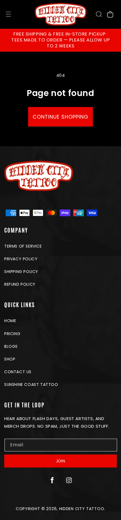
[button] (99, 14)
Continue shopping (60, 116)
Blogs (11, 346)
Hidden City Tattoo (81, 509)
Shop (9, 359)
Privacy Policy (20, 259)
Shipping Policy (21, 271)
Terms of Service (23, 246)
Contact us (18, 372)
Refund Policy (19, 284)
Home (10, 321)
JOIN (60, 461)
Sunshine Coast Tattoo (31, 384)
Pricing (12, 334)
